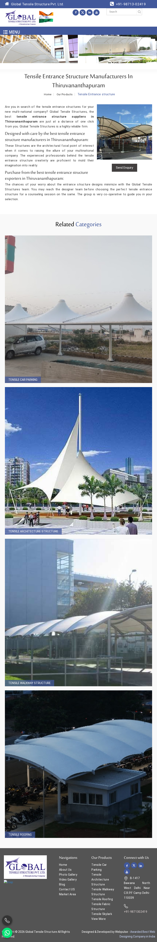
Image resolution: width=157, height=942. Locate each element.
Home (47, 94)
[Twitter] (83, 12)
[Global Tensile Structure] (20, 17)
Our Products (65, 94)
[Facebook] (76, 12)
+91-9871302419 (135, 911)
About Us (65, 869)
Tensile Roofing (20, 834)
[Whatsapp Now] (7, 933)
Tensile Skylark (101, 914)
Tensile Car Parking (22, 379)
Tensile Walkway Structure (29, 683)
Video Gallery (68, 879)
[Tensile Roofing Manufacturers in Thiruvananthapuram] (78, 764)
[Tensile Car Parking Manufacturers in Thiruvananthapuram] (78, 309)
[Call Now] (7, 920)
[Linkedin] (89, 12)
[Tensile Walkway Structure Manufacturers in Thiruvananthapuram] (78, 612)
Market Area (67, 894)
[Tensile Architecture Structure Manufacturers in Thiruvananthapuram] (78, 461)
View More (98, 918)
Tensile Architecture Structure (33, 531)
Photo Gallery (68, 874)
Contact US (67, 889)
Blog (62, 884)
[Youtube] (96, 12)
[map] (8, 882)
